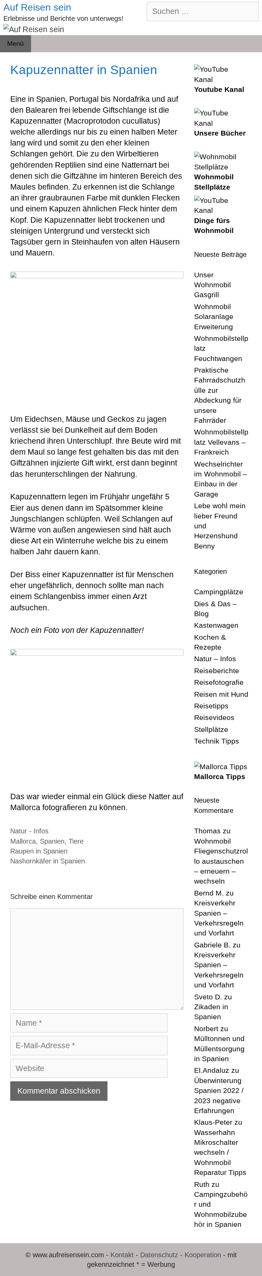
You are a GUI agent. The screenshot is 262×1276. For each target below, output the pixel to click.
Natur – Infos (215, 659)
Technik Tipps (216, 741)
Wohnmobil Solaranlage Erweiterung (213, 317)
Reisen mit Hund (221, 694)
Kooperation (203, 1255)
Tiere (76, 841)
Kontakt (122, 1255)
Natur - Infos (29, 831)
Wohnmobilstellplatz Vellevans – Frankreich (221, 442)
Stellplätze (211, 729)
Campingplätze (218, 592)
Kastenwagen (216, 625)
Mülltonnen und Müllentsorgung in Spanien (219, 1049)
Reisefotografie (219, 682)
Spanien (52, 841)
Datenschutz (159, 1255)
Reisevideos (214, 717)
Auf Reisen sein (37, 7)
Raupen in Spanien (39, 851)
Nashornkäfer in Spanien (47, 861)
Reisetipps (211, 706)
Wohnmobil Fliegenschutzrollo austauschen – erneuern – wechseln (221, 861)
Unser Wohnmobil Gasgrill (212, 285)
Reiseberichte (216, 671)
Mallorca (23, 841)
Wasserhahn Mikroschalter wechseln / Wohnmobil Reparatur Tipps (220, 1152)
